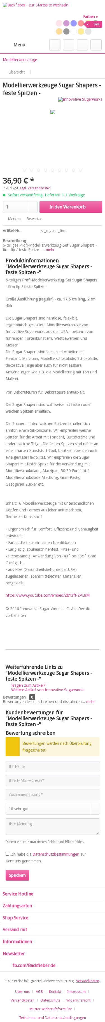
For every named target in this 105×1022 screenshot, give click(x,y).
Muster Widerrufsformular (50, 1009)
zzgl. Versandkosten (35, 188)
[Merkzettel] (68, 44)
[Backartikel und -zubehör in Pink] (59, 23)
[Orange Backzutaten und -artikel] (59, 31)
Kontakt (55, 991)
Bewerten (34, 219)
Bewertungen (14, 697)
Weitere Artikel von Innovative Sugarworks (47, 690)
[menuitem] (14, 44)
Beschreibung (14, 240)
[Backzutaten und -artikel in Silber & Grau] (88, 31)
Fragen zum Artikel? (27, 685)
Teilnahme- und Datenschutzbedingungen (52, 1018)
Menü (19, 44)
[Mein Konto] (82, 44)
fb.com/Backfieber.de (34, 965)
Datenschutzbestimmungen (55, 854)
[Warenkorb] (96, 44)
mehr (50, 249)
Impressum (76, 991)
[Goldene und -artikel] (81, 31)
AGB (39, 991)
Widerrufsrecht (78, 1000)
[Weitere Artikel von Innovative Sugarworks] (80, 102)
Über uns (22, 991)
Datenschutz (50, 1000)
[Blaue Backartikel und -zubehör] (74, 23)
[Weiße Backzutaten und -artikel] (74, 31)
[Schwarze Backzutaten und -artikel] (66, 31)
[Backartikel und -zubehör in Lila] (66, 23)
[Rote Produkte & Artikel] (81, 23)
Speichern (17, 875)
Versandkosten (87, 981)
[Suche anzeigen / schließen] (54, 44)
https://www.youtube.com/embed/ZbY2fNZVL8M (48, 595)
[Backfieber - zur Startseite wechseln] (35, 19)
